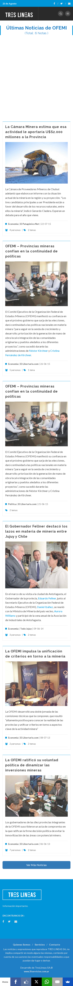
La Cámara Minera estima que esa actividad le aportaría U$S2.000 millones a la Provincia (36, 132)
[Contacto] (69, 3)
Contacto (54, 944)
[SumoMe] (68, 982)
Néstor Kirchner (38, 350)
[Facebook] (56, 3)
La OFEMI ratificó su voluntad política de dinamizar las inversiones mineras (31, 765)
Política (12, 504)
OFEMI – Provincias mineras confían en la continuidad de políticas (31, 251)
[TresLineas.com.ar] (19, 13)
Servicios (40, 944)
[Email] (57, 982)
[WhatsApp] (47, 982)
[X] (36, 982)
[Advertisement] (36, 76)
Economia (13, 224)
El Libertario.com (29, 364)
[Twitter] (63, 3)
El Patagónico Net (29, 224)
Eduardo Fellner (47, 598)
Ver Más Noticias (36, 865)
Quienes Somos (21, 944)
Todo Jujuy (26, 628)
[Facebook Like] (26, 982)
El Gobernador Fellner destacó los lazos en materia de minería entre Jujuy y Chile (36, 531)
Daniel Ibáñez (45, 607)
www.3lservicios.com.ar (36, 971)
